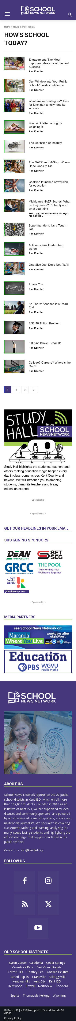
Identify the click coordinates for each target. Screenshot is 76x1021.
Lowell (30, 986)
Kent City (39, 981)
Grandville (39, 977)
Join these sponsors (16, 591)
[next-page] (33, 389)
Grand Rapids (20, 977)
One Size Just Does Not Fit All (49, 264)
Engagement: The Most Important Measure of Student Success (49, 63)
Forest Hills (16, 972)
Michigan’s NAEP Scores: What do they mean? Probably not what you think (49, 205)
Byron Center (18, 963)
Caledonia (36, 963)
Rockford (62, 986)
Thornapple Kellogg (36, 995)
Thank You (36, 284)
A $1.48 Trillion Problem (44, 323)
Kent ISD (55, 981)
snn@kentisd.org (31, 850)
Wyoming (59, 995)
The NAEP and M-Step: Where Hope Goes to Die (49, 164)
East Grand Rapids (49, 967)
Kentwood (15, 986)
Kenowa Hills (21, 981)
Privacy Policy (13, 1018)
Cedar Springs (56, 963)
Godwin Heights (57, 972)
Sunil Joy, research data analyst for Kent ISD (49, 214)
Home (7, 26)
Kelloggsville (57, 977)
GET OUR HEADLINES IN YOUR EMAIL (36, 528)
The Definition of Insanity (45, 142)
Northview (45, 986)
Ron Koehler (36, 71)
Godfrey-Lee (35, 972)
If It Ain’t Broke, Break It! (45, 343)
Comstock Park (23, 967)
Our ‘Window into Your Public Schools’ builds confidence (48, 83)
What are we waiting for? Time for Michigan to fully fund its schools (49, 104)
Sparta (15, 995)
